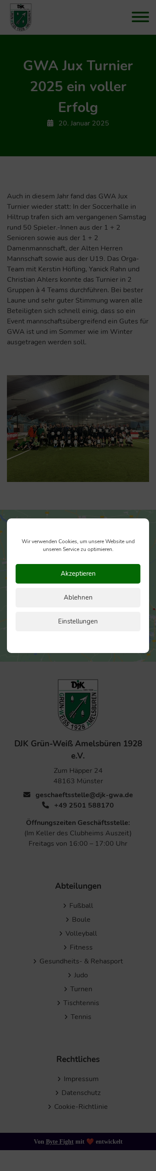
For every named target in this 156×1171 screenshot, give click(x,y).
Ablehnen (78, 597)
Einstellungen (78, 621)
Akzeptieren (78, 573)
